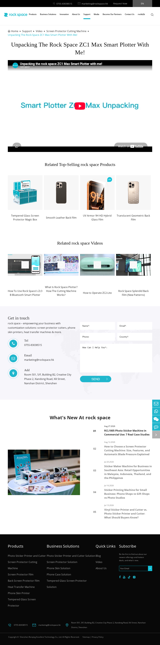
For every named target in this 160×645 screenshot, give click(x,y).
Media (96, 14)
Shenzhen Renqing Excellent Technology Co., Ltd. (40, 637)
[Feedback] (156, 427)
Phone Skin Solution (58, 568)
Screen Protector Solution (62, 562)
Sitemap (86, 637)
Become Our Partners (112, 14)
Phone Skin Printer (19, 593)
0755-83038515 (64, 3)
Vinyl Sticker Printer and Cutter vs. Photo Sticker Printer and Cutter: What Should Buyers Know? (125, 513)
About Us (76, 14)
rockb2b (141, 14)
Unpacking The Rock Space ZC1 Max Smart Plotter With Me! (42, 35)
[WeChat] (156, 419)
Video (39, 31)
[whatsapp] (156, 411)
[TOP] (156, 434)
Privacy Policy (97, 637)
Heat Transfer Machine (21, 587)
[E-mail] (156, 403)
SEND (95, 379)
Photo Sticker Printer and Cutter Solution (71, 556)
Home (14, 31)
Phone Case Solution (59, 574)
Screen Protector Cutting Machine (66, 31)
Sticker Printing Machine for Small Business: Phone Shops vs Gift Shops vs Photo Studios (127, 493)
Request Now (120, 3)
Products (33, 14)
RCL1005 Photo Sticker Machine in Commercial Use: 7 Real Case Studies (127, 432)
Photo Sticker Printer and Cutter (27, 556)
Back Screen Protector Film (24, 580)
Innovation (64, 14)
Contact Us (129, 14)
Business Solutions (48, 14)
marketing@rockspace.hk (95, 3)
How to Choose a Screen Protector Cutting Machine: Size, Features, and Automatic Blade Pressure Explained (127, 450)
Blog (98, 556)
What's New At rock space (80, 417)
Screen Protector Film (20, 574)
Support (86, 14)
